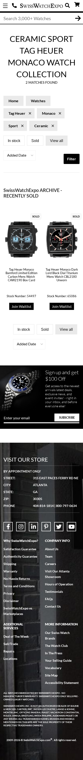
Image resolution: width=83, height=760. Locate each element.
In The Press (53, 653)
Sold (35, 141)
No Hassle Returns (16, 579)
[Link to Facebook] (8, 526)
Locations (10, 659)
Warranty (10, 571)
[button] (19, 155)
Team (49, 556)
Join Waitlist (21, 306)
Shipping (9, 564)
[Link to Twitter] (58, 526)
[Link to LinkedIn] (33, 526)
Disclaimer (11, 601)
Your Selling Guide (58, 660)
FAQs (49, 599)
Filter (71, 159)
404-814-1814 (15, 5)
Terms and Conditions (19, 586)
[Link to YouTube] (71, 526)
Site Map (51, 675)
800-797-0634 (66, 506)
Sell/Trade (10, 644)
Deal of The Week (16, 636)
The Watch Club (56, 646)
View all (56, 141)
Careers (50, 564)
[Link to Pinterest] (46, 526)
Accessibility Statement (62, 683)
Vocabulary (53, 668)
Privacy (8, 593)
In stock (14, 141)
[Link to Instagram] (20, 526)
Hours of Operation (59, 584)
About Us (51, 549)
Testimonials (54, 591)
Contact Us (53, 606)
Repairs (8, 651)
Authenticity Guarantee (20, 556)
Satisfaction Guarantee (19, 549)
